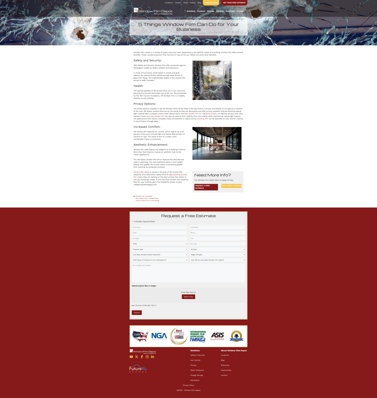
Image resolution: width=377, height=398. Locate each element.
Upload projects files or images (144, 286)
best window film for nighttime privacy (200, 114)
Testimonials (226, 370)
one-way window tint (155, 116)
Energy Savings (196, 375)
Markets (210, 11)
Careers (178, 3)
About (185, 3)
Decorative (194, 380)
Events (192, 3)
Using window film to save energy (147, 200)
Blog (199, 3)
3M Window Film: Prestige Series (147, 198)
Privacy (193, 365)
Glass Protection (197, 370)
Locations (169, 3)
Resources (230, 11)
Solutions (191, 11)
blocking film (202, 119)
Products (201, 11)
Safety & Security (197, 355)
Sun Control (195, 360)
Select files (188, 297)
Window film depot (141, 172)
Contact (240, 11)
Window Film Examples (144, 196)
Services (220, 11)
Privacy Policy (188, 385)
